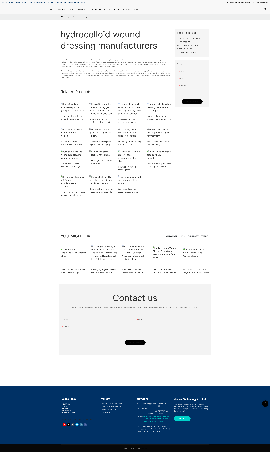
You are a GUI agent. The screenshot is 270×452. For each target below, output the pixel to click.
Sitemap (144, 448)
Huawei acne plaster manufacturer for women (72, 143)
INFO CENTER (67, 411)
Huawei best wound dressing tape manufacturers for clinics (129, 168)
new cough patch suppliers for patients (101, 161)
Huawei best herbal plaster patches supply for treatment (159, 143)
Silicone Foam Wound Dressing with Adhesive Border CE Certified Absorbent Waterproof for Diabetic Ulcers (133, 271)
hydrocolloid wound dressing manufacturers (83, 17)
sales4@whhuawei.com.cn (158, 421)
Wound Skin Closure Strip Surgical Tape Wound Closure (196, 271)
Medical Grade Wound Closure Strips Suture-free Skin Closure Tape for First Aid (164, 271)
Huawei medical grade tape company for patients (159, 165)
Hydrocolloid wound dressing (111, 406)
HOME (63, 17)
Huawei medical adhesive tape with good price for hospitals (72, 117)
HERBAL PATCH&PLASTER (190, 236)
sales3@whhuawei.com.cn (160, 419)
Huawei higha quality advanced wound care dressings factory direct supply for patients (128, 121)
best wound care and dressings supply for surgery (127, 190)
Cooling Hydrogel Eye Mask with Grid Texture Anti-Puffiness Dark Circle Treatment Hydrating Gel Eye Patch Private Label (104, 271)
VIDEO (64, 406)
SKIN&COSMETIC (172, 236)
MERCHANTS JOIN (68, 413)
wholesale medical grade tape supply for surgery (100, 143)
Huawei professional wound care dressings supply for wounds (70, 165)
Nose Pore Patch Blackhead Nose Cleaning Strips (73, 271)
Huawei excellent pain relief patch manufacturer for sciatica (73, 193)
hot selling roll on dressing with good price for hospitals (130, 143)
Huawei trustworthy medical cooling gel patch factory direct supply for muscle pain (100, 121)
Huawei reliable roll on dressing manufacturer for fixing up (158, 117)
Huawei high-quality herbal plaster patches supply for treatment (101, 190)
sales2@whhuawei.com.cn (158, 416)
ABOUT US (66, 404)
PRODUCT (204, 236)
